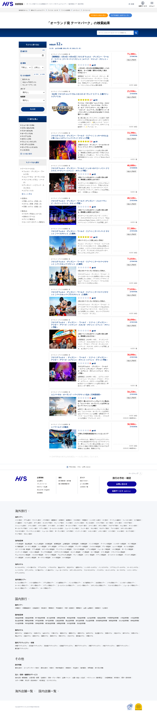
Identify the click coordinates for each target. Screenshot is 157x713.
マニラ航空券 (132, 544)
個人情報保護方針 (64, 484)
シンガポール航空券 (119, 544)
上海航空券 (66, 544)
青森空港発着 (71, 618)
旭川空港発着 (51, 618)
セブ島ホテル (39, 570)
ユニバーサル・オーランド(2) (34, 177)
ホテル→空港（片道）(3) (32, 204)
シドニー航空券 (89, 555)
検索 (33, 109)
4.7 (93, 100)
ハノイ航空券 (42, 546)
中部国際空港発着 (112, 618)
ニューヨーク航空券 (104, 549)
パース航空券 (19, 557)
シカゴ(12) (25, 150)
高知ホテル (36, 636)
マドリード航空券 (50, 555)
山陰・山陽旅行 (88, 608)
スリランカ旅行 (79, 523)
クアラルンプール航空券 (65, 546)
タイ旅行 (105, 520)
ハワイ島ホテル (31, 567)
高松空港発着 (80, 620)
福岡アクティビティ (123, 646)
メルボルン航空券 (30, 557)
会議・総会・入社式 (78, 678)
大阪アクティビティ (109, 646)
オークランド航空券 (44, 557)
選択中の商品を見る (99, 15)
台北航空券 (48, 544)
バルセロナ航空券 (37, 555)
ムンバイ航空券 (117, 546)
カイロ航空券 (66, 557)
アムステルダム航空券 (64, 555)
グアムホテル (42, 567)
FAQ (79, 467)
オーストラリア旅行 (21, 528)
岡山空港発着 (70, 620)
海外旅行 (21, 511)
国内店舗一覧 (47, 691)
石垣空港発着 (71, 623)
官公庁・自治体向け (31, 680)
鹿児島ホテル (80, 636)
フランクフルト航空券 (118, 552)
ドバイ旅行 (111, 531)
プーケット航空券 (106, 544)
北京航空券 (74, 544)
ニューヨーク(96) (28, 125)
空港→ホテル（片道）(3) (32, 201)
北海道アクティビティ (66, 646)
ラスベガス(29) (27, 131)
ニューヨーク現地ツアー (130, 585)
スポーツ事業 (19, 680)
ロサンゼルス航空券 (48, 549)
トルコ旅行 (120, 531)
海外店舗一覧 (24, 691)
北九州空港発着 (124, 620)
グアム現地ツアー (48, 583)
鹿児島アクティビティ (22, 648)
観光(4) (24, 211)
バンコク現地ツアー (75, 583)
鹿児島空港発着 (50, 623)
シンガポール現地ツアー (127, 583)
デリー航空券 (106, 546)
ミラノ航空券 (105, 552)
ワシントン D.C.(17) (29, 142)
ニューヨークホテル (62, 570)
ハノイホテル (19, 570)
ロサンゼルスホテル (76, 570)
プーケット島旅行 (115, 520)
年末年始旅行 (60, 668)
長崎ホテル (53, 636)
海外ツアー (19, 517)
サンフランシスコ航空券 (63, 549)
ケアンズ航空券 (101, 555)
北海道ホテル (28, 633)
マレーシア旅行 (59, 523)
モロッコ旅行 (28, 534)
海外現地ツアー (20, 579)
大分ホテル (70, 636)
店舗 (132, 4)
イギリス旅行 (42, 526)
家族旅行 (68, 668)
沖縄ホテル (89, 636)
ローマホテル (121, 570)
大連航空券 (83, 544)
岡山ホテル (18, 636)
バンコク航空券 (94, 544)
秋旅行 (52, 668)
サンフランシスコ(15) (29, 147)
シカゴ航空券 (116, 549)
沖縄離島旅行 (26, 608)
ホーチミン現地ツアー (22, 585)
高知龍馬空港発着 (101, 620)
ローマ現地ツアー (46, 588)
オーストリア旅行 (71, 526)
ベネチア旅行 (128, 523)
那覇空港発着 (61, 623)
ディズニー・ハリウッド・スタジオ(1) (33, 186)
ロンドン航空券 (75, 552)
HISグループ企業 (42, 487)
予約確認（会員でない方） (121, 15)
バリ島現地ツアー (61, 583)
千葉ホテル (54, 633)
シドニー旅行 (33, 528)
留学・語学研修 (126, 678)
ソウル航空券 (19, 544)
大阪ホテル (117, 633)
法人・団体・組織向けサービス (26, 674)
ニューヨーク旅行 (47, 531)
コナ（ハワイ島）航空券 (22, 549)
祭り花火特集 (99, 668)
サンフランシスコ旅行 (33, 531)
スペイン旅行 (92, 526)
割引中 (26, 79)
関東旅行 (51, 608)
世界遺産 (90, 668)
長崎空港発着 (134, 620)
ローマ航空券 (95, 552)
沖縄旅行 (18, 608)
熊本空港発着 (29, 623)
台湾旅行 (61, 520)
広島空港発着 (60, 620)
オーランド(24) (27, 133)
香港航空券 (57, 544)
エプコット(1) (28, 190)
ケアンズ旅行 (43, 528)
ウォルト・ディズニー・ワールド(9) (33, 173)
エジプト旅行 (130, 531)
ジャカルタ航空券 (95, 546)
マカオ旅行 (76, 520)
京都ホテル (108, 633)
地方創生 (42, 680)
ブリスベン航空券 (130, 555)
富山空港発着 (19, 620)
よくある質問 (84, 484)
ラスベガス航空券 (78, 549)
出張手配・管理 (34, 678)
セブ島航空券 (19, 546)
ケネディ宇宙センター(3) (32, 214)
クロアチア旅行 (113, 526)
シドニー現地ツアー (83, 585)
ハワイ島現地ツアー (35, 583)
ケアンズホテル (20, 573)
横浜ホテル (63, 633)
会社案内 (40, 481)
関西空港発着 (29, 620)
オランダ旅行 (102, 526)
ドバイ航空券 (56, 557)
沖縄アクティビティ (21, 646)
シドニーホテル (132, 570)
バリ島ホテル (49, 570)
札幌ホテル (37, 633)
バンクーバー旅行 (80, 531)
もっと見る (28, 194)
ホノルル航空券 (129, 546)
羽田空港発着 (19, 618)
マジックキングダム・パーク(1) (33, 181)
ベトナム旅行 (28, 523)
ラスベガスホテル (89, 570)
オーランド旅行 (60, 531)
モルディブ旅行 (104, 528)
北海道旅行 (36, 608)
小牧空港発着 (124, 618)
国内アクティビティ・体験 (24, 642)
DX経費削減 (108, 678)
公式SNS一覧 (84, 487)
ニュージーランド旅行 (72, 528)
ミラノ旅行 (118, 523)
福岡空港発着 (113, 620)
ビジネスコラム (51, 680)
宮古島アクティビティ (51, 646)
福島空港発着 (101, 618)
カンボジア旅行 (47, 523)
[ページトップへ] (140, 473)
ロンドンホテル (110, 570)
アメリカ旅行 (115, 528)
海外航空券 (19, 540)
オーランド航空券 (127, 549)
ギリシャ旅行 (133, 526)
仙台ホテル (46, 633)
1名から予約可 (29, 82)
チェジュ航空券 (38, 544)
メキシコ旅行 (102, 531)
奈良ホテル (134, 633)
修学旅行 (117, 678)
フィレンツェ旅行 (20, 526)
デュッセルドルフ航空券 (22, 555)
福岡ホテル (44, 636)
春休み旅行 (18, 668)
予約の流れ (72, 467)
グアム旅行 (27, 520)
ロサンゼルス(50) (28, 128)
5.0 (93, 142)
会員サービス (143, 6)
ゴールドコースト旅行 (56, 528)
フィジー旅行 (85, 528)
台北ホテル (70, 567)
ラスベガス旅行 (20, 531)
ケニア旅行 (18, 534)
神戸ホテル (126, 633)
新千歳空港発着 (40, 618)
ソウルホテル (52, 567)
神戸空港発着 (49, 620)
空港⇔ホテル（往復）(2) (32, 206)
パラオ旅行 (46, 520)
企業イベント (66, 678)
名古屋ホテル (99, 633)
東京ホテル (18, 633)
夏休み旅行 (44, 668)
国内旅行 (21, 599)
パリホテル (100, 570)
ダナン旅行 (37, 523)
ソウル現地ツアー (112, 583)
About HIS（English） (44, 490)
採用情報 (40, 493)
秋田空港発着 (81, 618)
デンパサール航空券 (81, 546)
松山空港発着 (90, 620)
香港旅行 (69, 520)
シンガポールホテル (90, 567)
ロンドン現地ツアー (21, 588)
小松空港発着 (134, 618)
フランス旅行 (32, 526)
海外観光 (83, 668)
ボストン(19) (26, 139)
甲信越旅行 (59, 608)
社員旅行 (43, 678)
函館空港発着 (61, 618)
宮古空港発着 (81, 623)
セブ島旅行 (137, 520)
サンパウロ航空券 (46, 552)
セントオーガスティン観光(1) (34, 222)
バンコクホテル (103, 567)
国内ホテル (19, 630)
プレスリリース (42, 484)
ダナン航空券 (52, 546)
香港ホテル (79, 567)
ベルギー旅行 (82, 526)
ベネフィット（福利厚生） (95, 678)
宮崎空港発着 (39, 623)
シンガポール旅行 (95, 520)
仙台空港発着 (91, 618)
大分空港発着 (19, 623)
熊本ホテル (62, 636)
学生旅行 (75, 668)
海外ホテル (19, 564)
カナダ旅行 (69, 531)
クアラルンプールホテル (117, 567)
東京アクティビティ (81, 646)
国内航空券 (19, 615)
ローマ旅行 (109, 523)
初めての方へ (84, 481)
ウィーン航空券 (78, 555)
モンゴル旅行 (90, 523)
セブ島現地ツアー (88, 583)
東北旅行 (44, 608)
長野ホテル (81, 633)
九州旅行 (105, 608)
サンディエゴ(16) (28, 144)
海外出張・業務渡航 (21, 678)
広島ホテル (27, 636)
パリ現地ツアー (34, 588)
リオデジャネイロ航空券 (61, 552)
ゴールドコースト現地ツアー (66, 585)
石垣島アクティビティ (35, 646)
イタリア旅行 (100, 523)
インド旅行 (69, 523)
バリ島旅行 (18, 523)
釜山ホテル (61, 567)
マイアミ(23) (26, 136)
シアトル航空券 (91, 549)
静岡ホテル (72, 633)
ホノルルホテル (20, 567)
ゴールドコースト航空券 (115, 555)
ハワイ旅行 (18, 520)
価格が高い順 (67, 48)
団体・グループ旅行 (54, 678)
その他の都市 (27, 154)
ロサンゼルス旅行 (126, 528)
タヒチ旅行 (94, 528)
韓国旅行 (54, 520)
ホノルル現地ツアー (21, 583)
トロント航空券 (34, 552)
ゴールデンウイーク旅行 (31, 668)
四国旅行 (98, 608)
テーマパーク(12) (28, 169)
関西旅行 (79, 608)
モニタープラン (29, 85)
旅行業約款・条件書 (65, 481)
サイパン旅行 (36, 520)
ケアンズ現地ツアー (49, 585)
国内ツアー (19, 605)
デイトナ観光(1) (29, 219)
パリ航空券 (85, 552)
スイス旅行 (60, 526)
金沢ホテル (89, 633)
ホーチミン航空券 (30, 546)
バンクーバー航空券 (21, 552)
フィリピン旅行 (127, 520)
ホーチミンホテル (132, 567)
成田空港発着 (29, 618)
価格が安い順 (76, 48)
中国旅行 (85, 520)
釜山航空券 (28, 544)
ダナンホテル (29, 570)
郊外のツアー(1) (29, 216)
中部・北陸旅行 (69, 608)
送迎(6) (24, 198)
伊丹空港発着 (39, 620)
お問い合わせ (86, 467)
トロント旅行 (92, 531)
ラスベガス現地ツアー (115, 585)
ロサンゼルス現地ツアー (98, 585)
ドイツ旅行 (51, 526)
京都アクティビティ (95, 646)
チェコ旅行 (123, 526)
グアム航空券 (36, 549)
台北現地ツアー (100, 583)
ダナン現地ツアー (36, 585)
